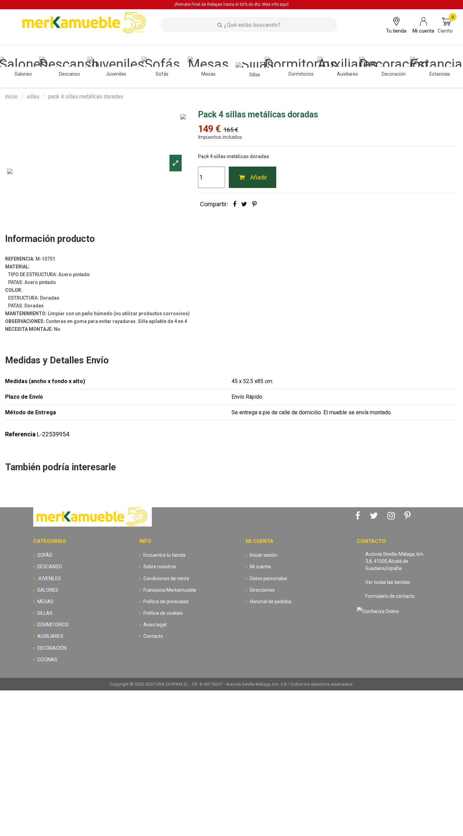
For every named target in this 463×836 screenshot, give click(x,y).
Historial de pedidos (270, 601)
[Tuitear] (244, 204)
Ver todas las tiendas (387, 582)
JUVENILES (49, 578)
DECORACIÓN (51, 648)
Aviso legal (154, 624)
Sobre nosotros (159, 566)
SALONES (47, 590)
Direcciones (262, 590)
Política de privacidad (165, 601)
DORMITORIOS (53, 624)
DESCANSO (49, 566)
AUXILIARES (50, 636)
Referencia (20, 434)
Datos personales (268, 578)
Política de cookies (163, 613)
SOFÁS (44, 555)
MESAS (45, 601)
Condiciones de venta (166, 578)
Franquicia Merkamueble (169, 590)
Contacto (153, 636)
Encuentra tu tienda (164, 555)
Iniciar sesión (263, 555)
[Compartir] (234, 204)
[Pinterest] (254, 204)
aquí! (284, 4)
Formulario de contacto (390, 596)
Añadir (258, 177)
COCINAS (47, 659)
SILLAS (45, 613)
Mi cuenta (260, 566)
